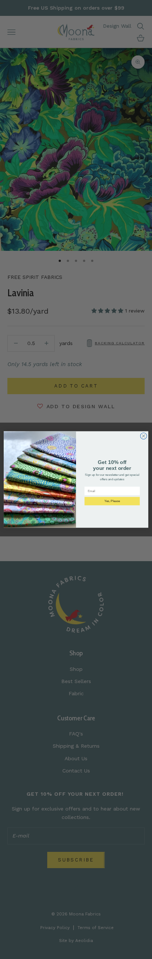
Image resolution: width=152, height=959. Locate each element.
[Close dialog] (143, 436)
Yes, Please (112, 501)
